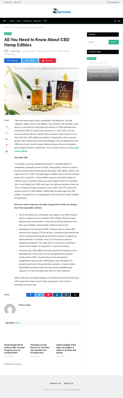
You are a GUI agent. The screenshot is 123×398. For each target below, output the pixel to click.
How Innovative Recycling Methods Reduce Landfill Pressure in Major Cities (103, 67)
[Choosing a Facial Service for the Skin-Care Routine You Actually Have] (41, 335)
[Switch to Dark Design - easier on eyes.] (115, 21)
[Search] (119, 21)
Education (27, 21)
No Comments (65, 51)
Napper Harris (94, 76)
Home (19, 21)
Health (8, 33)
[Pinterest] (6, 145)
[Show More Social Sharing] (58, 60)
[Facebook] (6, 126)
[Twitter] (6, 132)
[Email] (6, 151)
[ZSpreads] (61, 11)
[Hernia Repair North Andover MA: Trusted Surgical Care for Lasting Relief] (15, 335)
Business (37, 21)
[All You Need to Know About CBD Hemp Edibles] (41, 90)
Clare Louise (15, 51)
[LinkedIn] (6, 139)
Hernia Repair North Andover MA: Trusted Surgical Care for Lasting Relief (14, 349)
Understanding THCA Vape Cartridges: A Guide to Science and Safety (66, 349)
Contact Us (8, 2)
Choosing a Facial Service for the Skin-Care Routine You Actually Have (40, 349)
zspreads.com (75, 390)
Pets (45, 21)
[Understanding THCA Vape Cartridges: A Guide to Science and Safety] (67, 335)
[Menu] (5, 21)
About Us (17, 2)
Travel (11, 21)
